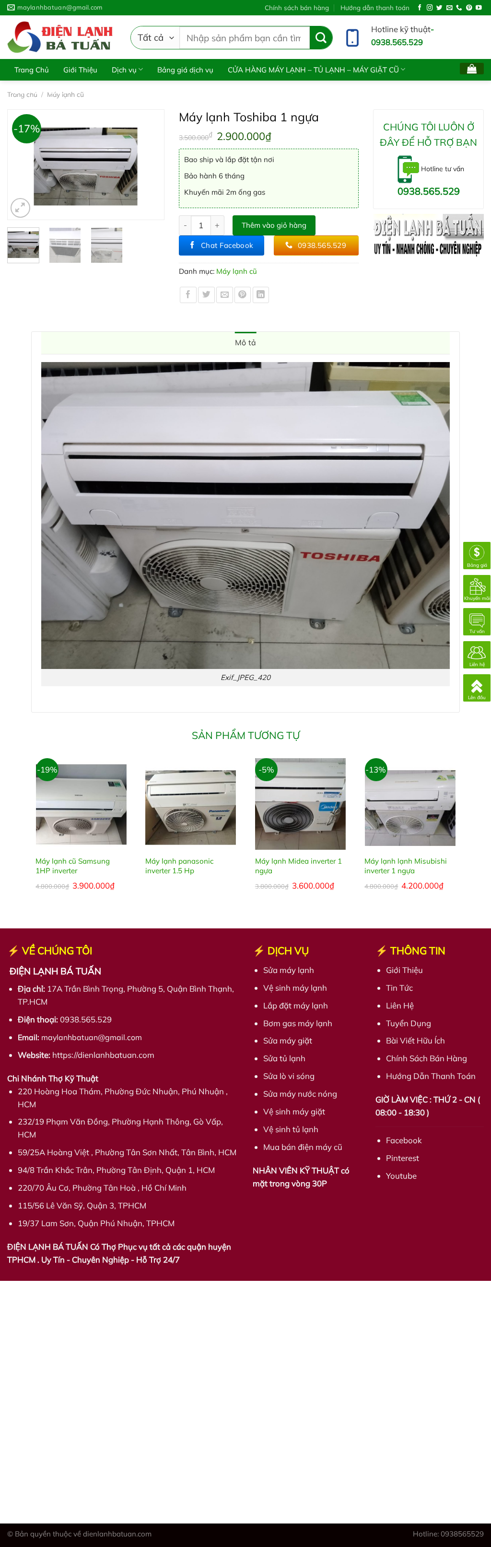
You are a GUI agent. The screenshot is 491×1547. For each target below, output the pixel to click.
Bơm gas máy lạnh (297, 1023)
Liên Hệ (400, 1005)
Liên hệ (95, 91)
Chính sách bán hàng (297, 7)
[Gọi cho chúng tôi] (459, 8)
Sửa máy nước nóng (300, 1094)
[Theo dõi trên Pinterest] (469, 8)
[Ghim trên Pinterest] (242, 295)
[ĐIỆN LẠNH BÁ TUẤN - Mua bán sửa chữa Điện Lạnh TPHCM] (61, 37)
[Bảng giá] (477, 555)
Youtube (401, 1176)
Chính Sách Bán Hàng (426, 1058)
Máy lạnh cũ (236, 271)
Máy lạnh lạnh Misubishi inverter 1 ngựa (405, 865)
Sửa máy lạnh (288, 970)
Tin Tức (399, 988)
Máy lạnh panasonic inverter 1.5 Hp (179, 865)
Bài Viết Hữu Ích (41, 91)
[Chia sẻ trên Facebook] (188, 295)
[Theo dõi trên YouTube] (479, 8)
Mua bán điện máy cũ (302, 1147)
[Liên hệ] (477, 654)
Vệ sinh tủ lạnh (290, 1129)
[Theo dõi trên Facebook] (420, 8)
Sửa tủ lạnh (284, 1058)
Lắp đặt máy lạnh (295, 1005)
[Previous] (19, 164)
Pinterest (402, 1158)
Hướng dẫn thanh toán (374, 7)
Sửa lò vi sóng (289, 1076)
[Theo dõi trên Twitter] (439, 8)
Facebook (404, 1140)
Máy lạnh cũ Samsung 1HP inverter (72, 865)
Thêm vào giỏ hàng (274, 225)
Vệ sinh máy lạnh (295, 988)
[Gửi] (321, 37)
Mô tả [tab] (246, 342)
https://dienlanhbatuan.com (103, 1055)
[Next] (152, 164)
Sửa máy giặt (287, 1040)
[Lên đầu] (477, 687)
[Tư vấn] (477, 621)
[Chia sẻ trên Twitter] (206, 295)
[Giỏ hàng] (472, 68)
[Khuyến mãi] (477, 588)
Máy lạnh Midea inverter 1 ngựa (298, 865)
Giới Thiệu (80, 69)
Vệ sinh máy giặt (294, 1111)
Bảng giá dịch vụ (185, 69)
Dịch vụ (124, 69)
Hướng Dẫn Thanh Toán (431, 1076)
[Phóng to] (20, 208)
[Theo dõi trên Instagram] (430, 8)
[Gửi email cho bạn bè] (224, 295)
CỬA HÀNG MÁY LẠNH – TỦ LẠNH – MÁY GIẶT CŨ (313, 69)
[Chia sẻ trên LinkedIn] (261, 295)
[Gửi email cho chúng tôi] (449, 8)
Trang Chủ (31, 69)
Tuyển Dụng (408, 1023)
